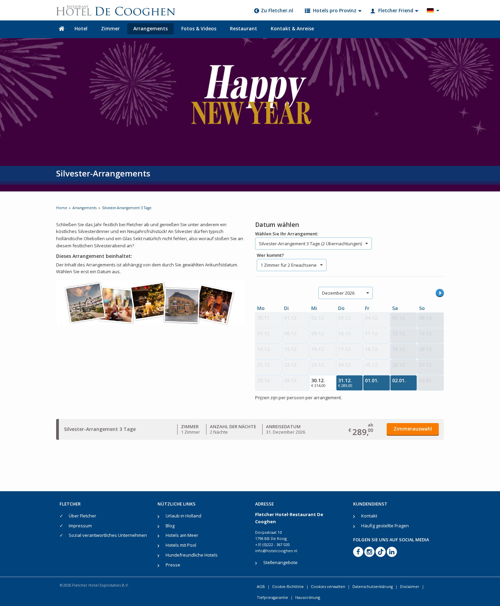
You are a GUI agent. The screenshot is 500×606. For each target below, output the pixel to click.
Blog (170, 526)
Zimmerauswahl (413, 428)
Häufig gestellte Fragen (385, 526)
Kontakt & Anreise (292, 28)
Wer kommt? (270, 255)
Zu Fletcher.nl (277, 10)
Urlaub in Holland (183, 516)
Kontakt (369, 516)
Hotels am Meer (182, 535)
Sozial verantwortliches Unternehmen (108, 535)
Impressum (80, 526)
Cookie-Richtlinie (288, 586)
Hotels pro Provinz (335, 10)
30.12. (318, 382)
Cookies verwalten (328, 586)
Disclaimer (409, 586)
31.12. (345, 382)
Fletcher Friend (396, 10)
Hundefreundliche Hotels (192, 555)
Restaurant (243, 28)
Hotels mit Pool (181, 545)
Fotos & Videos (198, 28)
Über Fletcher (82, 516)
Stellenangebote (280, 562)
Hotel (80, 28)
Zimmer (110, 28)
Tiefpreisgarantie (272, 597)
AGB (261, 586)
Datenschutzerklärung (372, 586)
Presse (173, 565)
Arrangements (150, 28)
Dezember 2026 (338, 293)
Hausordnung (307, 597)
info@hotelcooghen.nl (276, 550)
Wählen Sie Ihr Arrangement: (286, 234)
